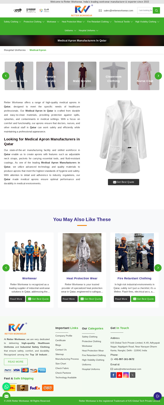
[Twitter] (132, 375)
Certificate (60, 340)
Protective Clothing (32, 21)
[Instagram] (126, 375)
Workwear (51, 21)
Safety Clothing (11, 21)
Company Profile (63, 335)
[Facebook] (113, 375)
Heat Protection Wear (72, 21)
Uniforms (69, 30)
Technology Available (66, 377)
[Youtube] (119, 375)
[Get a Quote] (6, 396)
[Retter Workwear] (82, 10)
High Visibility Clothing (145, 21)
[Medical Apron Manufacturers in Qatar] (123, 136)
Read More (16, 299)
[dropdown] (20, 22)
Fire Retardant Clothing (98, 21)
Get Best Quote (125, 182)
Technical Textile (122, 21)
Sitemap (59, 354)
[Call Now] (158, 396)
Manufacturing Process (67, 359)
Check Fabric (62, 368)
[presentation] (5, 76)
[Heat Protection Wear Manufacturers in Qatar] (82, 252)
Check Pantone (63, 373)
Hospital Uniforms (87, 30)
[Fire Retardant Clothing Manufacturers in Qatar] (134, 252)
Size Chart (60, 363)
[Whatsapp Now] (6, 387)
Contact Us (61, 349)
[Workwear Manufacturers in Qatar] (29, 252)
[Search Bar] (156, 10)
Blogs (58, 345)
